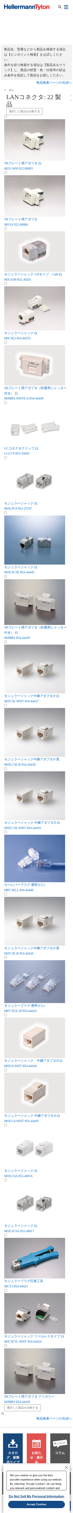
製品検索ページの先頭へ (54, 82)
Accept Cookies (36, 1504)
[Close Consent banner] (66, 1467)
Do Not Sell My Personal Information (36, 1496)
